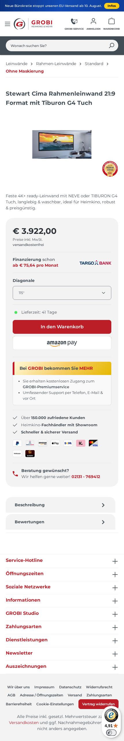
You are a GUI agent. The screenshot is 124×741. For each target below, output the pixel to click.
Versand (75, 695)
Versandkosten (24, 722)
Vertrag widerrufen (98, 704)
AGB (11, 695)
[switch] (111, 732)
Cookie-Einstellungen (55, 704)
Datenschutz (70, 687)
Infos (112, 6)
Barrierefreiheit (19, 704)
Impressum (44, 687)
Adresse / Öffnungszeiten (41, 695)
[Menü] (7, 24)
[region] (62, 150)
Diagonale (24, 280)
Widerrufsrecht (99, 687)
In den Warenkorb (62, 326)
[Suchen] (111, 45)
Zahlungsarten (99, 695)
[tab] (60, 505)
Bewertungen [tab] (29, 521)
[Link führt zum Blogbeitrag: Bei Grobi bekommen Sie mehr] (110, 169)
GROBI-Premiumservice (46, 386)
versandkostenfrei (28, 244)
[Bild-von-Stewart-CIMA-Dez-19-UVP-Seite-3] (61, 144)
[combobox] (55, 45)
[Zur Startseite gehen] (33, 24)
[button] (62, 343)
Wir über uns (18, 687)
